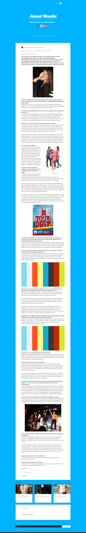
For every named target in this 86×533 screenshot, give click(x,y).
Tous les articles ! (18, 39)
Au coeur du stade (27, 39)
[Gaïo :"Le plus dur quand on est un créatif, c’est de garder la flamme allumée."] (43, 489)
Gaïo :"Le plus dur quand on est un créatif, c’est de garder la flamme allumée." (42, 496)
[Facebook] (38, 26)
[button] (69, 39)
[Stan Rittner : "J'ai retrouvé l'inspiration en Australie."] (62, 489)
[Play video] (43, 274)
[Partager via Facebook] (21, 472)
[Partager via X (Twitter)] (24, 472)
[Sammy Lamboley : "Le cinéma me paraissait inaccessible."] (24, 489)
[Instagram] (41, 26)
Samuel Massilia (42, 16)
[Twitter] (44, 26)
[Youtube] (47, 26)
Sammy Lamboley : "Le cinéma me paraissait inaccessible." (23, 496)
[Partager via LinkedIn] (27, 472)
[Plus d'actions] (64, 47)
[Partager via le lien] (30, 472)
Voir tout (68, 482)
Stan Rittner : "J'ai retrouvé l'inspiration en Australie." (62, 496)
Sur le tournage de (35, 39)
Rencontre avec (43, 39)
